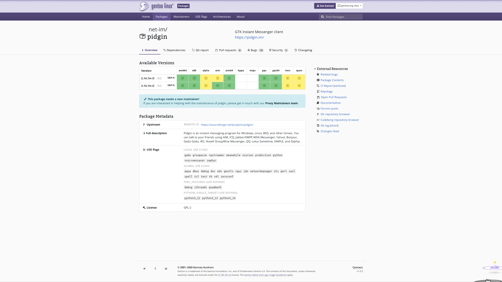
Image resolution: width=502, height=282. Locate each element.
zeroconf (227, 176)
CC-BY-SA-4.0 (224, 274)
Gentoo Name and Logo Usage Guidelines (265, 274)
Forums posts (329, 108)
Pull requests (229, 50)
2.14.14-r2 (147, 86)
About (241, 16)
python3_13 (210, 198)
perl (284, 171)
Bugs (256, 50)
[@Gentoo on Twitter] (144, 269)
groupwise (200, 155)
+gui (238, 171)
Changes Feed (330, 131)
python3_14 (228, 198)
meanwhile (233, 155)
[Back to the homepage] (156, 6)
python (277, 155)
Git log (325, 125)
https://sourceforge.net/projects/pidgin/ (227, 125)
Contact (358, 267)
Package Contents (332, 80)
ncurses (247, 155)
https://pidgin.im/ (249, 37)
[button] (325, 6)
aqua (188, 171)
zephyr (211, 160)
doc (213, 171)
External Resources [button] (332, 69)
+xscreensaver (195, 160)
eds (219, 171)
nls (276, 171)
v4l (216, 176)
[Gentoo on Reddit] (166, 269)
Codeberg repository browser (340, 120)
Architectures (222, 16)
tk (210, 176)
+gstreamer (217, 155)
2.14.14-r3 (147, 78)
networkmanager (261, 171)
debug (205, 171)
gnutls (228, 171)
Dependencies (176, 50)
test (204, 176)
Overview (150, 50)
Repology (327, 91)
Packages (162, 16)
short (334, 125)
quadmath (215, 187)
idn (246, 171)
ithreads (200, 187)
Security (279, 50)
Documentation (331, 103)
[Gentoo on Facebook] (155, 269)
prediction (263, 155)
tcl (196, 176)
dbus (196, 171)
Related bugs (329, 74)
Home (146, 16)
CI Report (327, 86)
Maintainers (181, 16)
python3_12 (192, 198)
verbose (339, 86)
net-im (157, 29)
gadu (188, 155)
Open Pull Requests (334, 97)
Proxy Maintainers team (281, 103)
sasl (292, 171)
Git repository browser (335, 114)
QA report (202, 50)
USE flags (201, 16)
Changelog (304, 50)
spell (188, 176)
